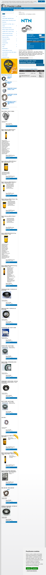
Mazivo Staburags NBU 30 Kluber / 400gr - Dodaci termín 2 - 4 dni (9, 130)
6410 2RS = (4, 417)
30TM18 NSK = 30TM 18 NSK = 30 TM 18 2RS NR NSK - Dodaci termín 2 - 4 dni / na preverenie (10, 382)
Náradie (3, 44)
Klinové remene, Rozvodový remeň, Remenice (9, 21)
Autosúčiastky (5, 48)
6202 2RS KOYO (9, 77)
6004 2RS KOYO (9, 83)
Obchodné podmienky (28, 8)
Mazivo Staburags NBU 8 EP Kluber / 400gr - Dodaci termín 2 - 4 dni (9, 182)
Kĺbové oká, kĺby (5, 37)
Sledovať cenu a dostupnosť (33, 38)
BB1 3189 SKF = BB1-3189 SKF (8, 487)
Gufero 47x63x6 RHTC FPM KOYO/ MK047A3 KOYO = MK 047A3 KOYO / (9, 471)
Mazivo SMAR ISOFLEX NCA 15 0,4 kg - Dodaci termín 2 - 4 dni (9, 266)
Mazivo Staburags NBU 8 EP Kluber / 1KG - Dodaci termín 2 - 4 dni (9, 162)
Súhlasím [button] (29, 568)
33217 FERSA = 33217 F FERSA (8, 111)
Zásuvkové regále (5, 57)
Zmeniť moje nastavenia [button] (32, 570)
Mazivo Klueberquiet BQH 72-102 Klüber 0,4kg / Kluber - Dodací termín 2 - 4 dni (9, 453)
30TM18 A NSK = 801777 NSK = (8, 345)
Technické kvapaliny (6, 39)
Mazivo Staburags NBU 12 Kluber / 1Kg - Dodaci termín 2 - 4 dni (9, 200)
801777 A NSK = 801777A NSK (7, 401)
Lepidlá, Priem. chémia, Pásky (8, 31)
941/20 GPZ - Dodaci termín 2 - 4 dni (12, 89)
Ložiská (3, 16)
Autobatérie (4, 40)
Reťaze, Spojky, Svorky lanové (8, 29)
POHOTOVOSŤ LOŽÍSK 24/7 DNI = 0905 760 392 (11, 8)
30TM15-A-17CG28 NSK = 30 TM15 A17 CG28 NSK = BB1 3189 (9, 507)
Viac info (35, 2)
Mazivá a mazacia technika (7, 35)
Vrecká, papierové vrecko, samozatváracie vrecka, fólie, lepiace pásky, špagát (9, 52)
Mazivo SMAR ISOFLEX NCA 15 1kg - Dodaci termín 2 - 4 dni (9, 234)
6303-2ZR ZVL (22, 73)
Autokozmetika (5, 42)
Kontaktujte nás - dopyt (7, 10)
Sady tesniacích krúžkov (7, 27)
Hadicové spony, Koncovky (7, 33)
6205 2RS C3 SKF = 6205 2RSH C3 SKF (11, 102)
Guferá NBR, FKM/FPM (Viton (8, 18)
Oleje (3, 46)
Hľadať (4, 13)
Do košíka (8, 157)
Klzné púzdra (4, 55)
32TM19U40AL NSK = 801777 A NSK (9, 327)
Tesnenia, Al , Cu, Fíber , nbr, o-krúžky (8, 25)
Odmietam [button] (35, 568)
